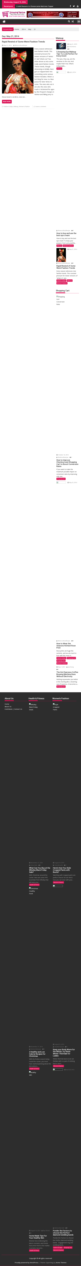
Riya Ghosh (46, 1230)
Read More (7, 101)
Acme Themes (61, 1262)
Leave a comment (40, 106)
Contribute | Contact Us (13, 709)
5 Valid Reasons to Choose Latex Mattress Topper (34, 6)
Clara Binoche (58, 865)
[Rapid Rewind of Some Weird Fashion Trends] (17, 49)
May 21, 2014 (73, 249)
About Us (8, 706)
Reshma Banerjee (63, 457)
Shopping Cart (61, 479)
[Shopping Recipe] (4, 21)
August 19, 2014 (35, 1230)
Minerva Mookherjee (21, 45)
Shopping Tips (61, 660)
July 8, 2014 (72, 72)
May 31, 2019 (73, 44)
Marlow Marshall (59, 1228)
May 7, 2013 (61, 667)
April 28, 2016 (70, 1070)
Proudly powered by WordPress (26, 1262)
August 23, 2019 (59, 863)
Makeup (16, 106)
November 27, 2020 (36, 863)
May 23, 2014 (73, 482)
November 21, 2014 (36, 1047)
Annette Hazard (59, 1047)
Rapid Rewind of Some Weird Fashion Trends (23, 41)
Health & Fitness (34, 884)
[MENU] (78, 21)
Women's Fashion (24, 106)
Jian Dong (71, 667)
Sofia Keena (72, 46)
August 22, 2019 (59, 1044)
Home (7, 704)
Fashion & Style (8, 106)
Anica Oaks (33, 865)
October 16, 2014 (63, 455)
